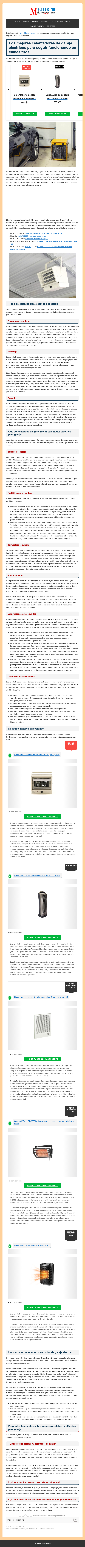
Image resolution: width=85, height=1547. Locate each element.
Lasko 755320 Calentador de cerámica (32, 236)
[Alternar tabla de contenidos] (74, 1520)
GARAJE (38, 1529)
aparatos (22, 1529)
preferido (45, 1529)
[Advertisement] (42, 203)
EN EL (28, 246)
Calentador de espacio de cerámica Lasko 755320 (37, 875)
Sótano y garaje (22, 1527)
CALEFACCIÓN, (30, 1529)
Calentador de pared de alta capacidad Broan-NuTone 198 (41, 996)
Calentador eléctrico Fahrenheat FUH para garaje (44, 233)
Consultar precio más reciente (42, 816)
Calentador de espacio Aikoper (36, 238)
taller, (51, 1529)
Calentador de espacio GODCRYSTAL (31, 1245)
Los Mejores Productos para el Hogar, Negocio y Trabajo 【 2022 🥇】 (42, 11)
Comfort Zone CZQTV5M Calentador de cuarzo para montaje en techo (44, 1122)
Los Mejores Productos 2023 (42, 1543)
